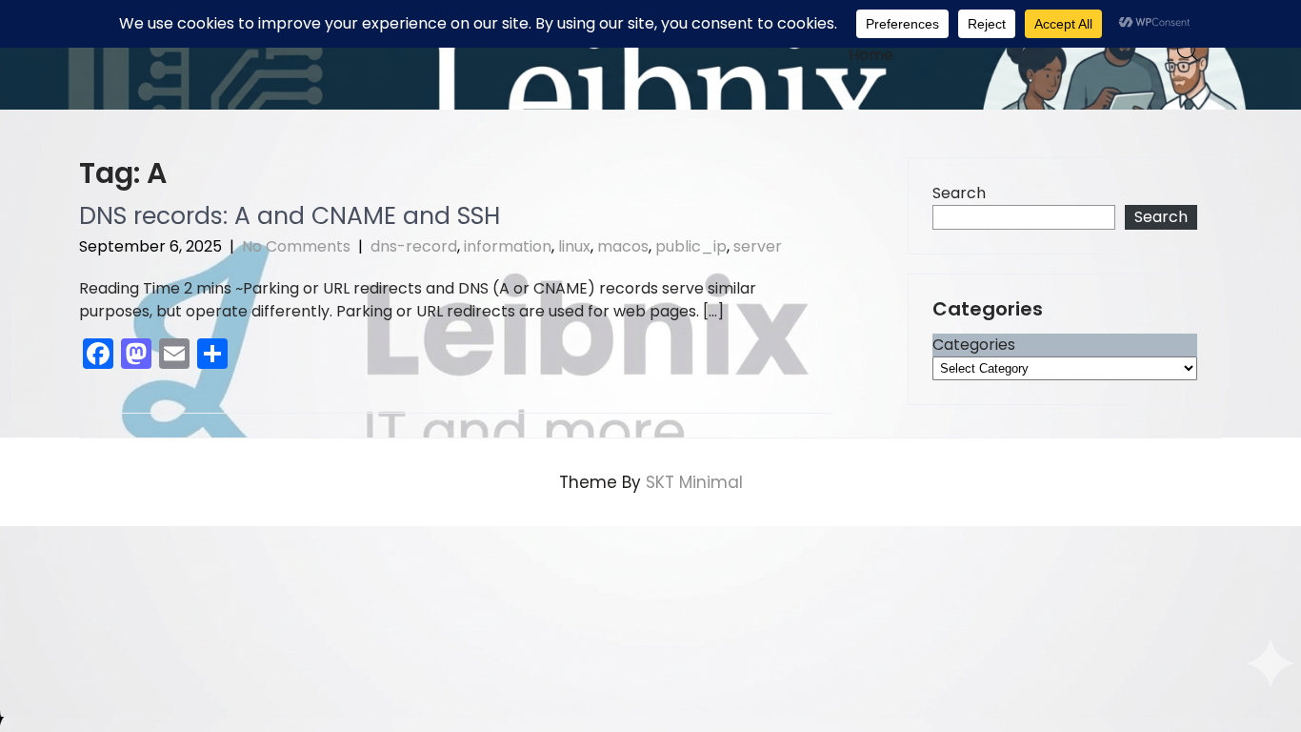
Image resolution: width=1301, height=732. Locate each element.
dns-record (413, 246)
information (507, 246)
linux (574, 246)
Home (871, 55)
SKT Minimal (694, 482)
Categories (973, 345)
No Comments (296, 246)
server (757, 246)
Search (959, 193)
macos (623, 246)
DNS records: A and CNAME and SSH (289, 216)
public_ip (691, 246)
